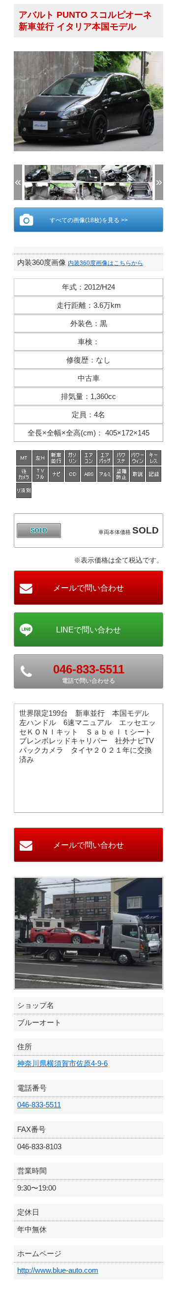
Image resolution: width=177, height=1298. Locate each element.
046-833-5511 (39, 1104)
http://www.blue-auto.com (57, 1270)
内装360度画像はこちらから (105, 263)
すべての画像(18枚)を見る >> (89, 220)
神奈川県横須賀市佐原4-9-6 (62, 1063)
